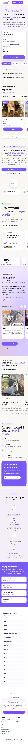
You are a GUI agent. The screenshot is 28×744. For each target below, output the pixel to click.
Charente (6, 681)
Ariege (5, 653)
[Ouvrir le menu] (25, 2)
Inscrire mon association (12, 478)
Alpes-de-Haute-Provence (10, 633)
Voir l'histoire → (20, 414)
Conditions (22, 741)
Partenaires (17, 723)
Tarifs (2, 721)
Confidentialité (15, 741)
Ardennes (6, 649)
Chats (16, 63)
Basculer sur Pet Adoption (14, 712)
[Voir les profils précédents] (21, 306)
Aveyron (6, 665)
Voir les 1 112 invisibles (9, 344)
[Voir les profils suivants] (25, 306)
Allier (5, 629)
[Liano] (21, 102)
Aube (5, 657)
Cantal (5, 677)
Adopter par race (4, 735)
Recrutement (17, 724)
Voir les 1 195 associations (10, 225)
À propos (17, 719)
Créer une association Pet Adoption (6, 725)
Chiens (6, 63)
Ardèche (6, 645)
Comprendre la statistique (12, 348)
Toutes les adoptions (9, 369)
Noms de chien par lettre (6, 731)
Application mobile (5, 729)
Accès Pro (3, 723)
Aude (5, 661)
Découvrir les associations (14, 173)
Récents (5, 96)
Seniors (13, 96)
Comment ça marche (5, 719)
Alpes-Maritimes (8, 641)
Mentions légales (7, 741)
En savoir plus (9, 482)
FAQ (2, 727)
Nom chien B (3, 733)
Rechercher (15, 57)
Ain (5, 621)
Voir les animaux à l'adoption (14, 169)
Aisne (5, 625)
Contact (16, 721)
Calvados (6, 673)
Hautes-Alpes (7, 637)
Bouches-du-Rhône (9, 669)
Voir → (14, 246)
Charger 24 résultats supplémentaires (14, 137)
